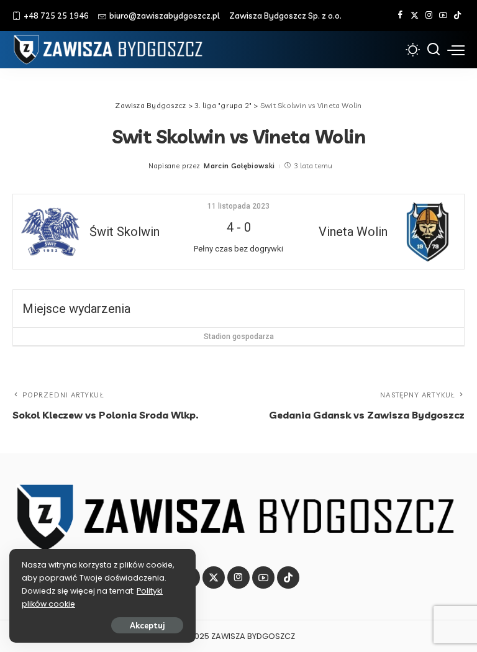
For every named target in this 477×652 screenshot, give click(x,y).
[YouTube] (443, 15)
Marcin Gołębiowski (239, 165)
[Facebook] (400, 15)
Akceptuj (147, 625)
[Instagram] (429, 15)
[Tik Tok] (457, 15)
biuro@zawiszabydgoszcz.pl (164, 15)
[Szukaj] (433, 49)
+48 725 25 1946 (56, 15)
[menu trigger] (456, 49)
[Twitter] (414, 15)
